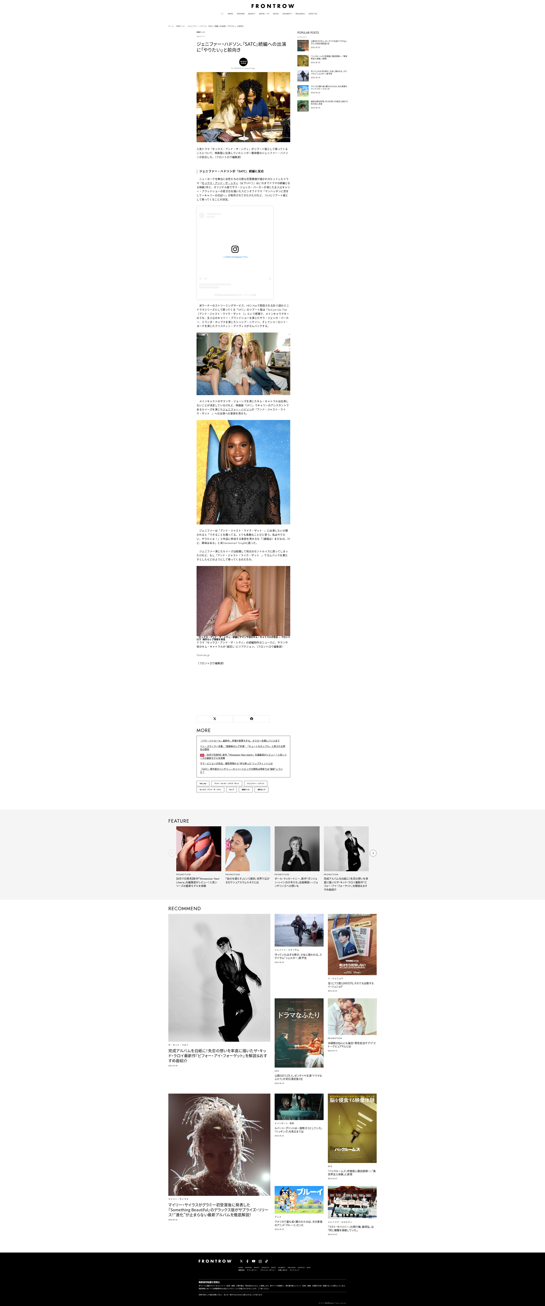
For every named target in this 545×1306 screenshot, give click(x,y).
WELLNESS (300, 14)
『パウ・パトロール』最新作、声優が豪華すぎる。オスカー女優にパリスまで (240, 740)
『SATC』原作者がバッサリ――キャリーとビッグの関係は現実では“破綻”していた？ (241, 770)
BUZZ (308, 1267)
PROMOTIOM (183, 874)
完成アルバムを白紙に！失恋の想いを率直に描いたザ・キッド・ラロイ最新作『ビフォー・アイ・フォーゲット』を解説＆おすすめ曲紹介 (346, 884)
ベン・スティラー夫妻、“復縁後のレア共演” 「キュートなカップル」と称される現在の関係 (242, 748)
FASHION (241, 14)
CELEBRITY (287, 14)
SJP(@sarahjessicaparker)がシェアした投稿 (235, 295)
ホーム (170, 26)
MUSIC (276, 14)
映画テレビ (180, 26)
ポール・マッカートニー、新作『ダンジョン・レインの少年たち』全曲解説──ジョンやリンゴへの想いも (296, 882)
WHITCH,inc (329, 1303)
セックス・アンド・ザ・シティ (220, 183)
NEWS (230, 14)
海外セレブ (261, 789)
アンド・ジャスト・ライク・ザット (226, 783)
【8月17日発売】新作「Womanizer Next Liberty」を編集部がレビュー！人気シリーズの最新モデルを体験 (197, 882)
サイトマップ (294, 1270)
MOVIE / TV (264, 14)
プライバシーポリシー (268, 1270)
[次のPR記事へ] (373, 853)
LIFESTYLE (313, 14)
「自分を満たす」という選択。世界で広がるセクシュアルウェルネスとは (248, 880)
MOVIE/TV (265, 1267)
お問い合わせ (282, 1270)
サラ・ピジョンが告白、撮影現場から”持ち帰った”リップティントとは (236, 763)
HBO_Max (203, 783)
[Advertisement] (243, 690)
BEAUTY (251, 14)
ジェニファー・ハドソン (237, 409)
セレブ (231, 789)
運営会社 (241, 1270)
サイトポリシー (252, 1270)
